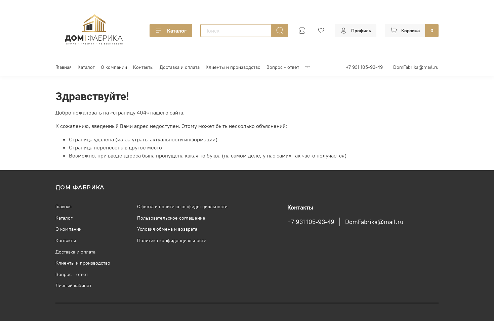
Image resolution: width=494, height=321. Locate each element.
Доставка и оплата (180, 67)
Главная (63, 67)
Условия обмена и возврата (167, 229)
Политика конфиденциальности (171, 240)
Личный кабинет (73, 285)
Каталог (177, 30)
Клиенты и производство (233, 67)
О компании (114, 67)
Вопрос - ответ (282, 67)
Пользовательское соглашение (171, 218)
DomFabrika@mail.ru (416, 67)
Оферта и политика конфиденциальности (182, 206)
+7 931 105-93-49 (364, 67)
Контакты (143, 67)
